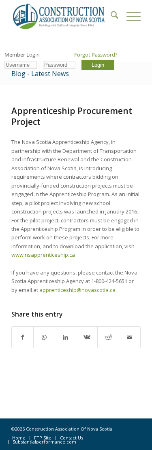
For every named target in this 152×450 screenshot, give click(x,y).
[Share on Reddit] (108, 337)
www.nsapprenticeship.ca (43, 254)
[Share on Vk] (86, 337)
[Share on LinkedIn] (65, 337)
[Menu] (129, 16)
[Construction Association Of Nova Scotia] (63, 16)
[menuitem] (110, 16)
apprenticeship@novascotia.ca (77, 290)
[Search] (110, 16)
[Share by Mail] (129, 337)
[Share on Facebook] (22, 337)
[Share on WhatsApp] (44, 337)
